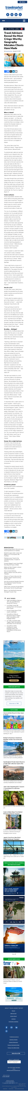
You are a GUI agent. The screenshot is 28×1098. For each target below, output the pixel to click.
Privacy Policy (11, 1088)
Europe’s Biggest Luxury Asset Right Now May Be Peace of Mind (13, 564)
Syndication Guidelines (13, 1021)
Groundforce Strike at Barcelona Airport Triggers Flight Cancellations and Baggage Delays (13, 616)
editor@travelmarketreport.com (13, 1070)
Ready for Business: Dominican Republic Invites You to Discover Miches (12, 739)
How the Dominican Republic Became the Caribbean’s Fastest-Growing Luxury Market (14, 583)
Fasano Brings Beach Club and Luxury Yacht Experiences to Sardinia (14, 549)
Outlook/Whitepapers (13, 1042)
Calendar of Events (13, 1039)
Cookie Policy (5, 1088)
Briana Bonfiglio (8, 51)
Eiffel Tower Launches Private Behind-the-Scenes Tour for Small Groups (14, 587)
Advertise (13, 1018)
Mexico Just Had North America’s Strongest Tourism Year (13, 591)
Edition (23, 2)
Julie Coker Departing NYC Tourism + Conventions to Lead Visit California (13, 788)
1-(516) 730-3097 (5, 1076)
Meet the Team (13, 1013)
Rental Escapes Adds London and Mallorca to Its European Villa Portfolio (13, 554)
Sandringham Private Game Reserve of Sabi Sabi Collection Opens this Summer (14, 763)
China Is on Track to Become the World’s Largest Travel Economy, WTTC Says (12, 578)
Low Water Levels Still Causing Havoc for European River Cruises (14, 607)
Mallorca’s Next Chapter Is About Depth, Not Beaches (12, 568)
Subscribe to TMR (14, 703)
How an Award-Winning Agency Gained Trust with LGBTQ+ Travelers (13, 572)
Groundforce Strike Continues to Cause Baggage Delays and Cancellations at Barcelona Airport (14, 628)
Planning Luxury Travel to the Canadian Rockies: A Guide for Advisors (12, 559)
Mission (13, 1010)
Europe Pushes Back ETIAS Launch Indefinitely (14, 611)
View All (14, 954)
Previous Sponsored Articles (13, 1045)
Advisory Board (13, 1016)
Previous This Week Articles (13, 1047)
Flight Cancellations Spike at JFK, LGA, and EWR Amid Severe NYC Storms (14, 602)
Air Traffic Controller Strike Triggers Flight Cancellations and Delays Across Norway (14, 622)
